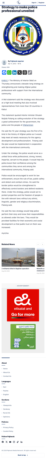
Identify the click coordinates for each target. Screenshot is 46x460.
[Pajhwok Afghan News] (18, 3)
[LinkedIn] (21, 442)
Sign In (34, 2)
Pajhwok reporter (17, 61)
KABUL (5, 80)
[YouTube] (10, 442)
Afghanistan (28, 125)
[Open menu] (3, 2)
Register (41, 2)
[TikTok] (18, 442)
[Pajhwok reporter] (4, 62)
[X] (6, 442)
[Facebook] (3, 442)
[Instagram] (14, 442)
